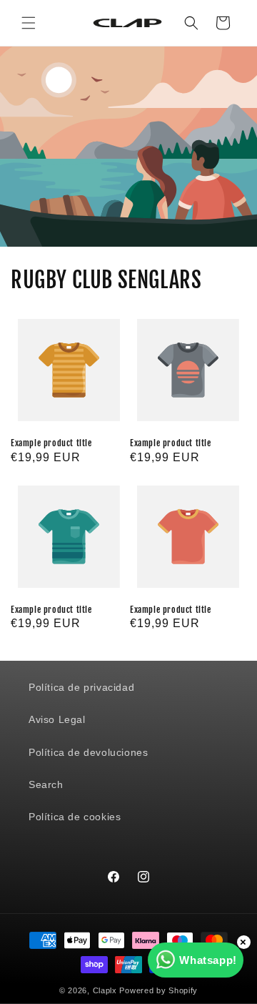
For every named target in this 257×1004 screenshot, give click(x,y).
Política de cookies (75, 816)
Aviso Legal (57, 719)
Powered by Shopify (158, 990)
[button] (28, 23)
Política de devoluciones (88, 752)
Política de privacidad (81, 687)
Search (46, 784)
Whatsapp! (207, 960)
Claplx (105, 990)
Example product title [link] (51, 443)
